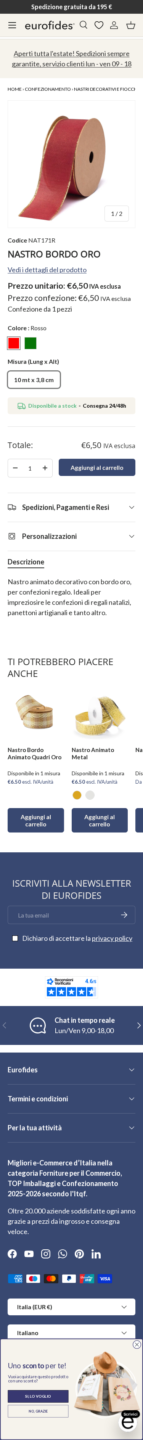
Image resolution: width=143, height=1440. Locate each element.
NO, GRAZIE (38, 1411)
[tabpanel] (71, 602)
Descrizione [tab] (26, 562)
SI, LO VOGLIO (38, 1396)
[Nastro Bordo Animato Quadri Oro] (36, 712)
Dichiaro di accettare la (77, 938)
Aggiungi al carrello (97, 467)
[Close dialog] (137, 1344)
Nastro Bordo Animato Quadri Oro (34, 753)
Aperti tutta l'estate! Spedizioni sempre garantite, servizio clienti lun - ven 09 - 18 (72, 58)
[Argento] (90, 795)
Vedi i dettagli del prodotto (47, 269)
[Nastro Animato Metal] (100, 712)
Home (15, 89)
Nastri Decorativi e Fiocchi (106, 89)
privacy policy (112, 938)
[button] (130, 25)
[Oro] (77, 795)
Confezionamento (48, 89)
